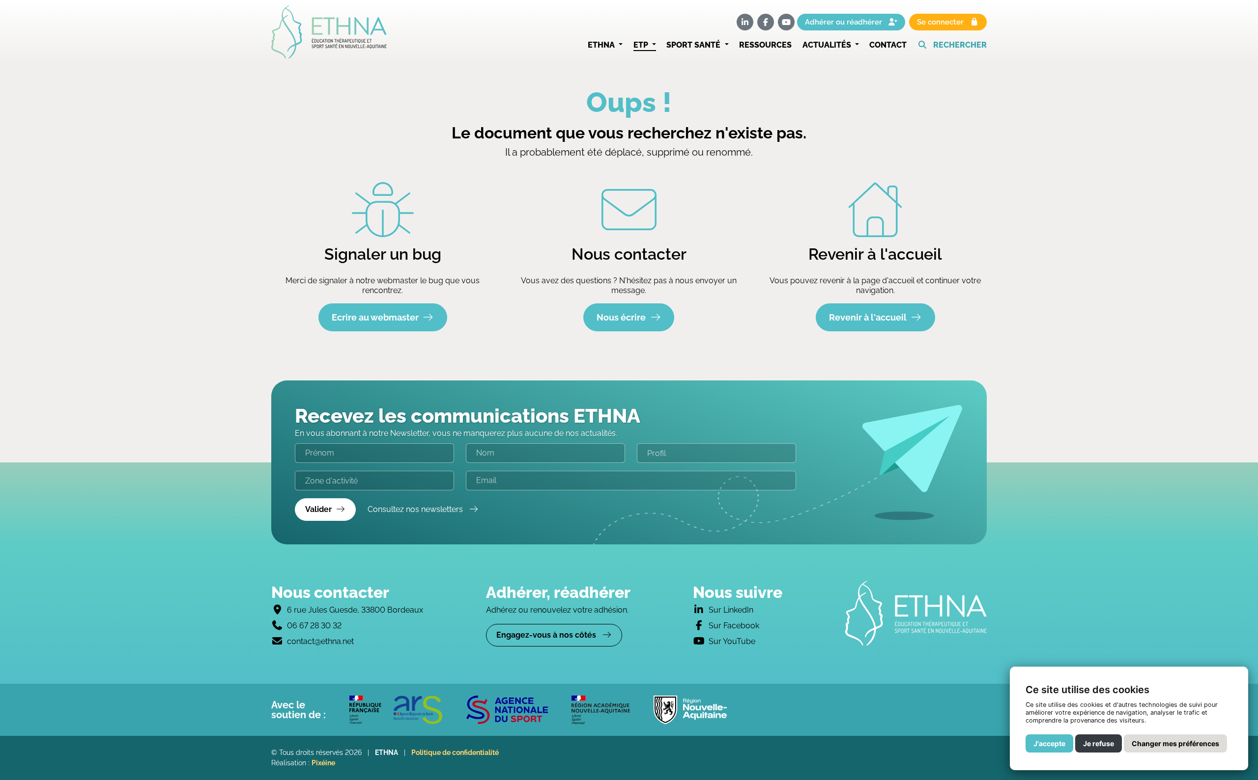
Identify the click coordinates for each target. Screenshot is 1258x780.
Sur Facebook (734, 625)
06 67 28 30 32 (314, 625)
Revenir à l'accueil (868, 317)
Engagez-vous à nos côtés (547, 635)
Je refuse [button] (1098, 743)
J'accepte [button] (1049, 743)
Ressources (765, 45)
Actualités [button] (827, 45)
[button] (952, 45)
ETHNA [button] (602, 45)
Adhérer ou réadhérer (844, 22)
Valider (318, 509)
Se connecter (941, 22)
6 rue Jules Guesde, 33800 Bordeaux (355, 610)
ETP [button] (641, 45)
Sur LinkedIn (731, 610)
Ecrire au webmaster (375, 317)
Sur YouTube (732, 641)
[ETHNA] (916, 613)
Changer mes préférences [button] (1175, 743)
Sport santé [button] (694, 45)
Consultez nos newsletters (416, 509)
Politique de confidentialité (455, 752)
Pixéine (323, 763)
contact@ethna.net (320, 641)
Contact (888, 45)
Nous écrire (621, 317)
